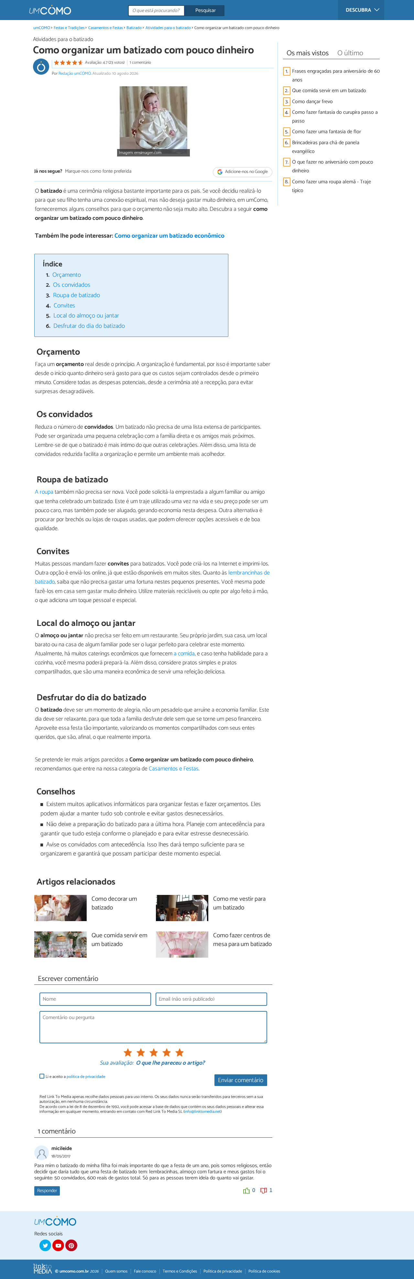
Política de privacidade (222, 1271)
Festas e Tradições (69, 28)
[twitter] (45, 1245)
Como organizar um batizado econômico (169, 236)
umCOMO (41, 28)
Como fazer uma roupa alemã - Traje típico (331, 186)
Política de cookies (264, 1271)
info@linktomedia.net (202, 1111)
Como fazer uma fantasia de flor (326, 131)
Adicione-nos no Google (246, 172)
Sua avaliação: (116, 1063)
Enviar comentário (240, 1080)
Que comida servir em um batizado (329, 90)
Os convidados (71, 285)
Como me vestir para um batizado (239, 903)
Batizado (134, 28)
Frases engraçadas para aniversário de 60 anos (336, 75)
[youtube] (58, 1245)
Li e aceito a (75, 1076)
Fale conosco (145, 1271)
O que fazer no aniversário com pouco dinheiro (332, 166)
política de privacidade (86, 1076)
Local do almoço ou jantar (86, 316)
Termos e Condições (180, 1271)
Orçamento (66, 275)
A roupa (44, 492)
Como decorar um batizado (114, 903)
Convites (64, 306)
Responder (47, 1191)
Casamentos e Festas (105, 28)
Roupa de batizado (76, 295)
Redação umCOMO (75, 73)
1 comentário (140, 62)
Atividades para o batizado (168, 28)
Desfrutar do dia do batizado (89, 326)
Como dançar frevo (312, 101)
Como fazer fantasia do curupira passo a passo (335, 116)
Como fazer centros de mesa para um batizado (242, 940)
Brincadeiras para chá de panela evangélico (325, 147)
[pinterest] (71, 1245)
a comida (184, 654)
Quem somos (116, 1271)
